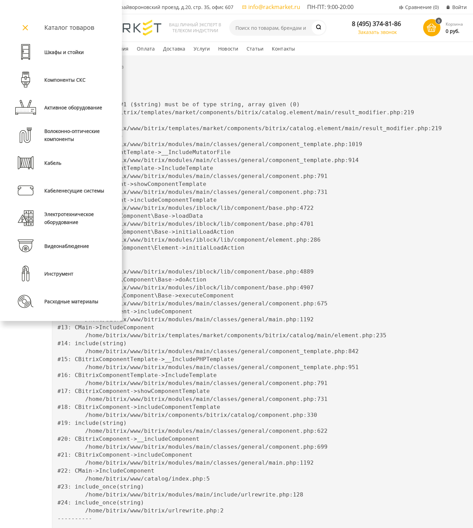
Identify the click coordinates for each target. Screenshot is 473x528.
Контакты (283, 48)
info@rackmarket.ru (274, 7)
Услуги (202, 48)
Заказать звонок (377, 32)
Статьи (255, 48)
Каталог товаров (69, 27)
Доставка (174, 48)
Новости (228, 48)
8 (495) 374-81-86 (376, 23)
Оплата (146, 48)
